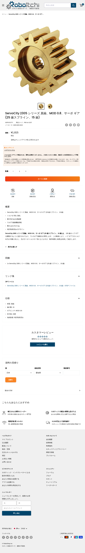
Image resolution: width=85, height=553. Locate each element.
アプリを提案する (8, 482)
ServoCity (9, 122)
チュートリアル (51, 482)
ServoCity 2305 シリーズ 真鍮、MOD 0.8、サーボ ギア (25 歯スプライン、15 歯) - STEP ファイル (41, 285)
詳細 (13, 196)
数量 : (7, 171)
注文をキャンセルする (10, 452)
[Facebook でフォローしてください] (3, 537)
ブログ (48, 476)
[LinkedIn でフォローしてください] (27, 537)
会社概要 (49, 439)
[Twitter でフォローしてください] (7, 537)
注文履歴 (5, 443)
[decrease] (13, 171)
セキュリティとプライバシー (56, 449)
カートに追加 (42, 179)
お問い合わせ (6, 462)
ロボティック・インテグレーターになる (16, 472)
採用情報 (49, 443)
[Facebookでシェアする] (66, 124)
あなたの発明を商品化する (11, 485)
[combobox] (57, 5)
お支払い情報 (6, 459)
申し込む (16, 513)
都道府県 (38, 368)
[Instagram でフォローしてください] (11, 537)
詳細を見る (33, 196)
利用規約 (49, 446)
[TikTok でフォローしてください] (23, 537)
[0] (81, 5)
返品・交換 (6, 449)
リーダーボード (51, 485)
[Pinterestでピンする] (70, 124)
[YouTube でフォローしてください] (19, 537)
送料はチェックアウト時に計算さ (22, 140)
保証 (3, 455)
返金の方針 (9, 390)
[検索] (73, 5)
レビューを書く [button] (42, 344)
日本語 (23, 528)
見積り (10, 380)
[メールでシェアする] (78, 124)
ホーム (4, 14)
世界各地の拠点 (7, 528)
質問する (52, 196)
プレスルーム (50, 455)
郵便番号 (67, 368)
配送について (6, 446)
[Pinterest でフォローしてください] (15, 537)
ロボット (49, 479)
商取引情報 (50, 452)
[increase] (26, 171)
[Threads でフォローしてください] (31, 537)
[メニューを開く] (3, 5)
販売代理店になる (8, 476)
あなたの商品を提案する (10, 479)
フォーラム (50, 472)
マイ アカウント (7, 439)
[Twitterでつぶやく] (74, 124)
